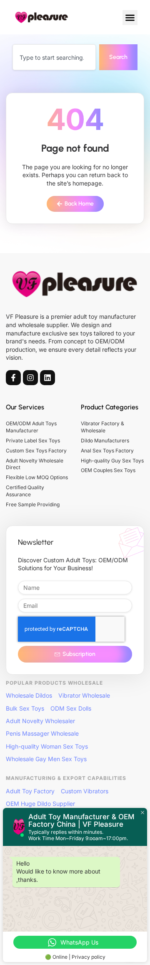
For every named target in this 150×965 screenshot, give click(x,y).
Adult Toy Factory (30, 791)
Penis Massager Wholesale (42, 733)
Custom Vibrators (84, 791)
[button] (130, 17)
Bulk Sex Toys (25, 708)
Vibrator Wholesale (84, 695)
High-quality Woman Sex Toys (47, 746)
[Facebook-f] (13, 377)
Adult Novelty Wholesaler (40, 720)
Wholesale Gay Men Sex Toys (46, 758)
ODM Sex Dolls (70, 708)
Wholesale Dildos (29, 695)
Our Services (25, 407)
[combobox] (54, 57)
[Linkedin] (47, 377)
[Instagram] (30, 377)
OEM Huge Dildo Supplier (40, 803)
